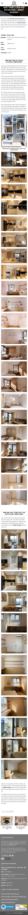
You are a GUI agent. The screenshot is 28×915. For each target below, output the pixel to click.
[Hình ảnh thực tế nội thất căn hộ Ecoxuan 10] (14, 727)
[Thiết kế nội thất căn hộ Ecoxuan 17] (14, 417)
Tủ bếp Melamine (9, 94)
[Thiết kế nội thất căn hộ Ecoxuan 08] (14, 272)
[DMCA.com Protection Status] (6, 858)
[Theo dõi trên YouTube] (12, 855)
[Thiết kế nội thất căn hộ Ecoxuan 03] (14, 191)
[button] (2, 3)
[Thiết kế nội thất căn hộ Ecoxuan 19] (14, 449)
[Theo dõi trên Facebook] (2, 855)
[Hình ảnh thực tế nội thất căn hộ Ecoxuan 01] (14, 539)
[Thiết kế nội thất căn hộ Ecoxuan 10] (14, 304)
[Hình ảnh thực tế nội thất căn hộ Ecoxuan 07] (14, 664)
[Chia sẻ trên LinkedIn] (12, 812)
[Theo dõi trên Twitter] (5, 855)
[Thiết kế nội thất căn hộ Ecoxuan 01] (14, 159)
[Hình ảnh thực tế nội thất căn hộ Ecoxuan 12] (14, 769)
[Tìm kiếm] (23, 3)
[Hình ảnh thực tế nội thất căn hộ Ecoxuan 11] (14, 748)
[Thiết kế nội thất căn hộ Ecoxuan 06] (14, 239)
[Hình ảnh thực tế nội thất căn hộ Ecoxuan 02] (14, 560)
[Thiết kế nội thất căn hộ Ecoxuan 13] (14, 352)
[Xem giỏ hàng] (26, 3)
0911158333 (9, 883)
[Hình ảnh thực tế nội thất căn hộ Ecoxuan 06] (14, 644)
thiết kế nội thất (9, 110)
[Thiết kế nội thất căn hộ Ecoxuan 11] (14, 320)
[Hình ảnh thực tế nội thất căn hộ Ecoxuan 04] (14, 602)
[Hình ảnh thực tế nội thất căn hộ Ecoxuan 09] (14, 706)
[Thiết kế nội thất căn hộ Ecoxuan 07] (14, 256)
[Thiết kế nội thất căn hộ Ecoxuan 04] (14, 207)
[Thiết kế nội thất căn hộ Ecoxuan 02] (14, 175)
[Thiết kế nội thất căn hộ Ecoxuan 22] (14, 497)
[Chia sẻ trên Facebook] (2, 812)
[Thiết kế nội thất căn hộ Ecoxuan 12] (14, 336)
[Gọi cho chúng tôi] (7, 855)
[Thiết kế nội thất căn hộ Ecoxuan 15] (14, 384)
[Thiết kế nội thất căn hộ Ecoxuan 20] (14, 465)
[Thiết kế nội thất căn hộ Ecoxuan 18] (14, 433)
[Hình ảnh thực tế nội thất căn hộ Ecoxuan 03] (14, 581)
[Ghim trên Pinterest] (10, 812)
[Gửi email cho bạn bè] (7, 812)
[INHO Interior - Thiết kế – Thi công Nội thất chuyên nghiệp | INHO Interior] (14, 3)
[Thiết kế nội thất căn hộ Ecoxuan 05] (14, 223)
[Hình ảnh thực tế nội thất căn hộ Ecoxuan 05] (14, 623)
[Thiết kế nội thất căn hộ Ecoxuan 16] (14, 401)
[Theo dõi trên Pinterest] (10, 855)
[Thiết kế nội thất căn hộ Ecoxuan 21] (14, 481)
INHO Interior (22, 22)
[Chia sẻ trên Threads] (5, 812)
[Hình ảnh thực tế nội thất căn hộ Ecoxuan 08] (14, 685)
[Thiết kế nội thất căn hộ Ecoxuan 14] (14, 368)
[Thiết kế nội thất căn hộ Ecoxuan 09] (14, 288)
